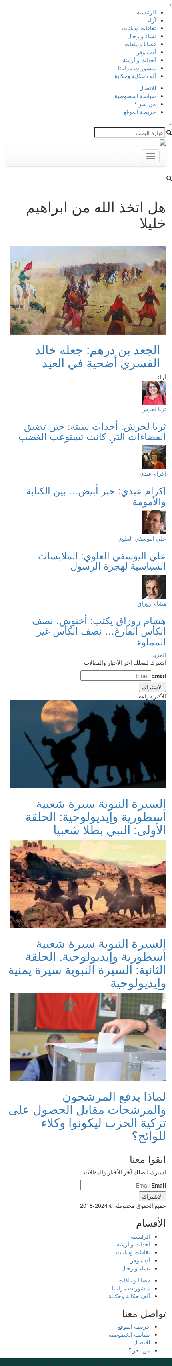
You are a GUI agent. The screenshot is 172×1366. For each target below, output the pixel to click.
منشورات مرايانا (137, 68)
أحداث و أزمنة (139, 60)
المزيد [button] (159, 655)
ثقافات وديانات (139, 28)
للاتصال (147, 88)
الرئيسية (146, 12)
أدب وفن (145, 52)
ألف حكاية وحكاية (135, 76)
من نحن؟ (145, 104)
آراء (151, 20)
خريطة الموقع (140, 112)
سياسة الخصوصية (135, 96)
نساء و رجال (141, 36)
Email (158, 676)
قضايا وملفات (140, 44)
